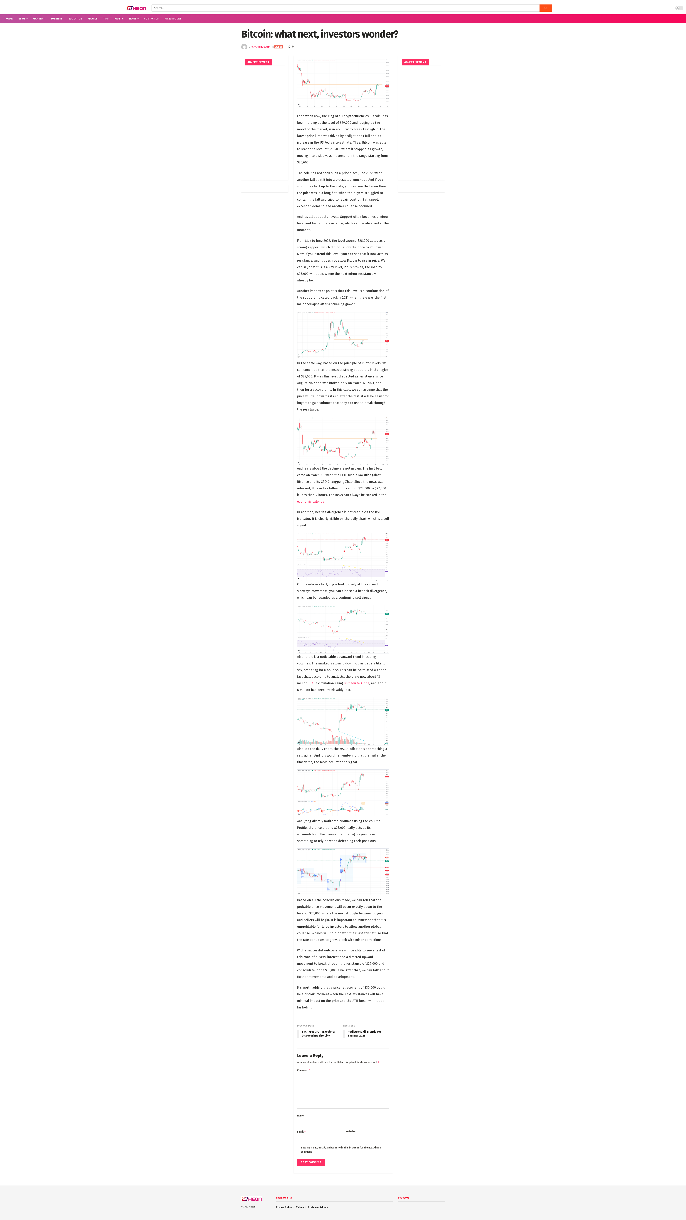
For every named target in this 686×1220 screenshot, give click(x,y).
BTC (311, 683)
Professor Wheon (318, 1207)
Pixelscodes (173, 18)
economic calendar (311, 502)
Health (119, 18)
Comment (304, 1070)
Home (9, 18)
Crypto (278, 46)
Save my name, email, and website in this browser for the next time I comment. (341, 1149)
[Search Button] (546, 8)
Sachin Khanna (261, 46)
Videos (300, 1207)
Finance (93, 18)
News (21, 18)
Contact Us (151, 18)
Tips (106, 18)
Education (75, 18)
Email (301, 1131)
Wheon (252, 1207)
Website (351, 1131)
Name (301, 1115)
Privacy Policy (284, 1207)
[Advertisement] (265, 122)
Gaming (38, 18)
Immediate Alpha (356, 683)
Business (57, 18)
